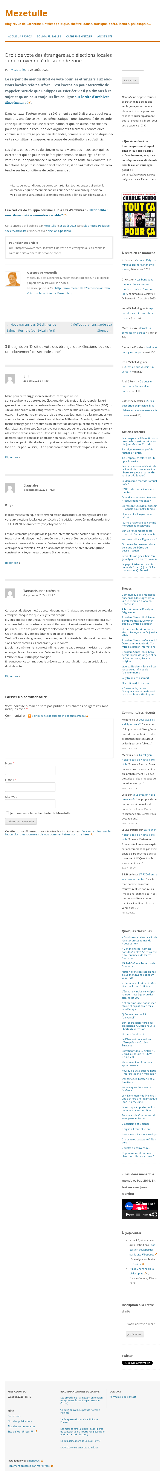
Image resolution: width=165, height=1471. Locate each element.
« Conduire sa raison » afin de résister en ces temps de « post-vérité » (139, 940)
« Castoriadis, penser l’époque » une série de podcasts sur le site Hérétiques (138, 691)
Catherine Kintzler (79, 36)
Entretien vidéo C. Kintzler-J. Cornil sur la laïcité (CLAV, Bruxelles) (138, 1054)
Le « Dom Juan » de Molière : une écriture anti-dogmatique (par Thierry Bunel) (139, 1099)
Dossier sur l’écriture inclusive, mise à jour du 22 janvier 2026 (139, 632)
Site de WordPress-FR (20, 1431)
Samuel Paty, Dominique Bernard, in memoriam (139, 264)
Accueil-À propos (20, 36)
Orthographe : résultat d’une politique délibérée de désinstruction (139, 547)
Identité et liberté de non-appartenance (137, 1063)
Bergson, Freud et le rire (136, 1129)
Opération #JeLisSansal (136, 683)
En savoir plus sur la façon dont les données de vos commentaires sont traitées (58, 832)
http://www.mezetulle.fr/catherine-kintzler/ (82, 288)
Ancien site (105, 36)
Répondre (11, 457)
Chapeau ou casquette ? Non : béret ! (139, 1141)
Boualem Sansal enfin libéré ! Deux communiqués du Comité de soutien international (139, 643)
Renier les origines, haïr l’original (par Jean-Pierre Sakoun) (139, 557)
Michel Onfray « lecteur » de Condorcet (138, 964)
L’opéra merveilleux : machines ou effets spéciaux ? (138, 1154)
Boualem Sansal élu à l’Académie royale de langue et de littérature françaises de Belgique (139, 656)
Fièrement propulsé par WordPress (29, 1466)
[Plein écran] (155, 1214)
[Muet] (151, 1214)
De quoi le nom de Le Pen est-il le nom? (137, 386)
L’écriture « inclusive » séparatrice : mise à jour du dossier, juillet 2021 (138, 995)
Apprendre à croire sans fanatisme (138, 313)
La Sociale (136, 1264)
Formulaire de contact (123, 1397)
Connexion (14, 1416)
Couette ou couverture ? (136, 1148)
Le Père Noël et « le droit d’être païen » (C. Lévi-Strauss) (136, 1042)
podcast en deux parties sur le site (143, 1249)
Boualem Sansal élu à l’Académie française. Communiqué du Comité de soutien (138, 620)
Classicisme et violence (136, 1124)
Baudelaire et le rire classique (139, 1134)
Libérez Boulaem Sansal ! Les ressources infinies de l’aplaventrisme (139, 670)
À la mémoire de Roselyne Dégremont (137, 610)
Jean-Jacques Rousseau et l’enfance (137, 1088)
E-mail (11, 780)
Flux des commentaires (21, 1426)
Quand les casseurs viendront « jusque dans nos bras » (139, 499)
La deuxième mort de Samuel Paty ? (139, 482)
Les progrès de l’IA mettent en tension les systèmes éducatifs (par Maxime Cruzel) (139, 441)
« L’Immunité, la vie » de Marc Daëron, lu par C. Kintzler (139, 984)
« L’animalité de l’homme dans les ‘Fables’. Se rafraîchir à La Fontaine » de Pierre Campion (139, 953)
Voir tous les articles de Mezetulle (50, 293)
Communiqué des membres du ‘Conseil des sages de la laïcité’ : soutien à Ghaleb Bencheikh (138, 599)
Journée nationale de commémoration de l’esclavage (139, 524)
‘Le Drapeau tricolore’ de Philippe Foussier (139, 459)
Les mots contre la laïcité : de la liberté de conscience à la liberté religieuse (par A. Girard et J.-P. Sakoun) (139, 470)
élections (53, 231)
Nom (10, 763)
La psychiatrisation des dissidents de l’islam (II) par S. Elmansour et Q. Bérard (139, 567)
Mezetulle (26, 13)
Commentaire (45, 715)
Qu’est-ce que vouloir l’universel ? (134, 1015)
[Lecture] (127, 1214)
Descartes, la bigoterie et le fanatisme (138, 1080)
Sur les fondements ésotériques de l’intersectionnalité (139, 532)
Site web (11, 797)
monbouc (34, 1460)
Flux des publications (20, 1421)
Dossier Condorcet (133, 1034)
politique (66, 231)
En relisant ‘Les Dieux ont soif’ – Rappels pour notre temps (139, 507)
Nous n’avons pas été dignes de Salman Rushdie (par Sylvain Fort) (139, 975)
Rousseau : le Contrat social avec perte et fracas (138, 1117)
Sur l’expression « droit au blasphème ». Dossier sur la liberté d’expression (138, 1026)
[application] (140, 1209)
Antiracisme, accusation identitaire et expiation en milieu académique (139, 1006)
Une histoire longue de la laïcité (137, 515)
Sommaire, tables (49, 36)
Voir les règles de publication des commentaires (59, 715)
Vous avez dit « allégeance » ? (139, 539)
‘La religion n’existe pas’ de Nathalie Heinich (137, 451)
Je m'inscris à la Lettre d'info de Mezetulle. (40, 813)
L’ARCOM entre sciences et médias (138, 490)
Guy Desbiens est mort (135, 678)
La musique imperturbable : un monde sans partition (138, 1108)
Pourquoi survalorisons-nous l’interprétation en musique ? (139, 1072)
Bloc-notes (90, 226)
